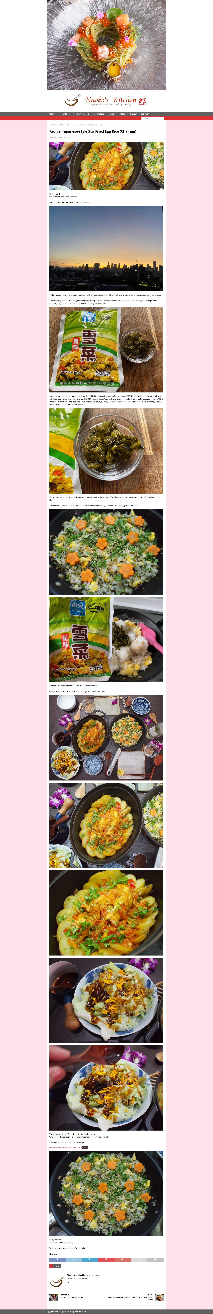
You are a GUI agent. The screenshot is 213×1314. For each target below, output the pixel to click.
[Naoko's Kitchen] (106, 89)
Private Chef (65, 114)
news (57, 1266)
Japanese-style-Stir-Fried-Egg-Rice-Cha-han (64, 1147)
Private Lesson (82, 114)
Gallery (133, 114)
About (51, 114)
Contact (145, 114)
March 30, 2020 (57, 138)
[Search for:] (152, 118)
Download (84, 1147)
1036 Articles (95, 1275)
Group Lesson (99, 114)
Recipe (122, 114)
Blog (112, 114)
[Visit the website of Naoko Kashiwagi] (68, 1282)
